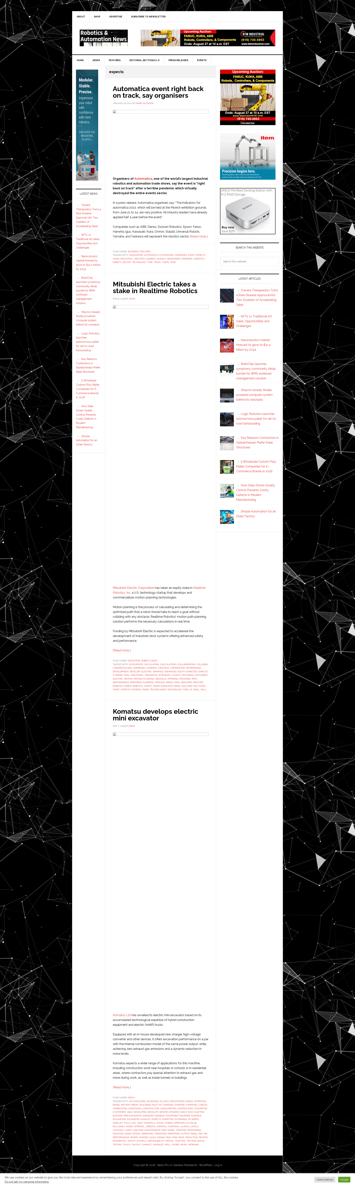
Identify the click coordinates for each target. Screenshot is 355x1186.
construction (150, 1108)
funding (118, 675)
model (171, 1130)
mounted (118, 1133)
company (151, 668)
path (194, 678)
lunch (128, 1130)
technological (196, 1141)
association (136, 255)
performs (136, 682)
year (173, 262)
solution (187, 686)
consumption (168, 1108)
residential (119, 1141)
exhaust (146, 1119)
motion (128, 678)
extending (181, 1119)
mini (164, 1130)
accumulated (137, 1101)
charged (168, 1104)
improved (179, 1123)
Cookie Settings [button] (325, 1179)
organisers (173, 258)
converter (200, 1108)
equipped (185, 1115)
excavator (133, 1119)
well (196, 689)
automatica (151, 255)
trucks (136, 1144)
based (116, 1104)
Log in (218, 1165)
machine (138, 1130)
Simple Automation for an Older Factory (86, 440)
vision (165, 262)
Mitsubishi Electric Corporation (133, 588)
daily (130, 1112)
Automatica (143, 178)
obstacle (160, 678)
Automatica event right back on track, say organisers (158, 92)
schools (141, 1141)
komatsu (162, 1126)
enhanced (171, 671)
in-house (191, 1123)
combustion (120, 1108)
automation (166, 255)
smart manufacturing (166, 686)
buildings (145, 1104)
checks (203, 1104)
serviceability (156, 1141)
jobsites (150, 1126)
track (157, 262)
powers (143, 1137)
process (160, 682)
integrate (164, 675)
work (183, 1144)
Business (133, 251)
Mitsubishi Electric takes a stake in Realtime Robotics (155, 287)
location (118, 1130)
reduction (191, 1137)
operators (174, 1133)
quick (153, 1137)
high (140, 1123)
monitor (181, 1130)
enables (160, 1115)
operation (160, 1133)
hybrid (169, 1123)
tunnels (146, 1144)
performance (121, 682)
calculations (168, 664)
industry (139, 258)
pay (205, 1133)
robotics (199, 258)
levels (194, 1126)
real (177, 682)
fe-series (193, 1119)
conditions (134, 1108)
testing (117, 1144)
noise (128, 1133)
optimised (185, 678)
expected (191, 671)
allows (164, 1101)
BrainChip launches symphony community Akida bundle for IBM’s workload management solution (88, 290)
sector (126, 262)
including (119, 1126)
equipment (172, 1115)
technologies (158, 689)
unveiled (158, 1144)
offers (136, 1133)
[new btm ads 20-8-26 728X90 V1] (208, 44)
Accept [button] (344, 1179)
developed (140, 1112)
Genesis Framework (185, 1165)
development (121, 671)
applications (177, 1101)
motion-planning (144, 678)
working (193, 1144)
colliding (202, 664)
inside (129, 1126)
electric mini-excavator (127, 1115)
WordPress (205, 1165)
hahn (116, 258)
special (169, 1141)
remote (203, 1137)
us (190, 689)
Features (145, 251)
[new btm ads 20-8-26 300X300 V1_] (247, 123)
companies (181, 255)
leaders (150, 258)
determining (193, 668)
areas (189, 1101)
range (161, 1137)
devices (164, 1112)
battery (125, 1104)
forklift (118, 1123)
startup (125, 689)
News (154, 660)
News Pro (163, 1165)
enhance (158, 671)
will (203, 689)
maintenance (152, 1130)
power (134, 1137)
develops (135, 671)
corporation (177, 668)
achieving (152, 1101)
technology (139, 262)
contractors (185, 1108)
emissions (148, 1115)
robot (127, 686)
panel (194, 1133)
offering (173, 678)
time (150, 262)
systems (136, 689)
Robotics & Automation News (104, 38)
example (196, 1115)
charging (191, 1104)
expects (200, 255)
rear (181, 1137)
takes (145, 689)
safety (148, 686)
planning (148, 682)
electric (147, 671)
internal (139, 1126)
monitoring (194, 1130)
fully (127, 1123)
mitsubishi (188, 675)
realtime (186, 682)
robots (117, 262)
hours (160, 1123)
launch (176, 675)
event (191, 255)
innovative (151, 675)
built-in (156, 1104)
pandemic (187, 258)
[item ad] (247, 178)
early (183, 1112)
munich (161, 258)
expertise (167, 1119)
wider (175, 1144)
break (134, 1104)
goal (127, 675)
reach (169, 682)
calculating (151, 664)
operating (147, 1133)
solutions (199, 686)
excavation (119, 1119)
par (201, 1133)
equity (181, 671)
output (185, 1133)
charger (179, 1104)
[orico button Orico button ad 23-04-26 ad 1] (247, 232)
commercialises (122, 668)
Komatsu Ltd (122, 1015)
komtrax (173, 1126)
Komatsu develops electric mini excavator (155, 714)
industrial (126, 258)
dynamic (174, 1112)
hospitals (149, 1123)
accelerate (136, 664)
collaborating (186, 664)
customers (119, 1112)
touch (127, 1144)
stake (116, 689)
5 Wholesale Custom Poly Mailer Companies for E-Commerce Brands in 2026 (87, 389)
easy (190, 1112)
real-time (171, 1137)
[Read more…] (199, 236)
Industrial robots (139, 660)
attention (200, 1101)
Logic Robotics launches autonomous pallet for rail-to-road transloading (88, 342)
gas (133, 1123)
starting (180, 1141)
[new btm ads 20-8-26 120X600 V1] (87, 178)
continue (163, 668)
